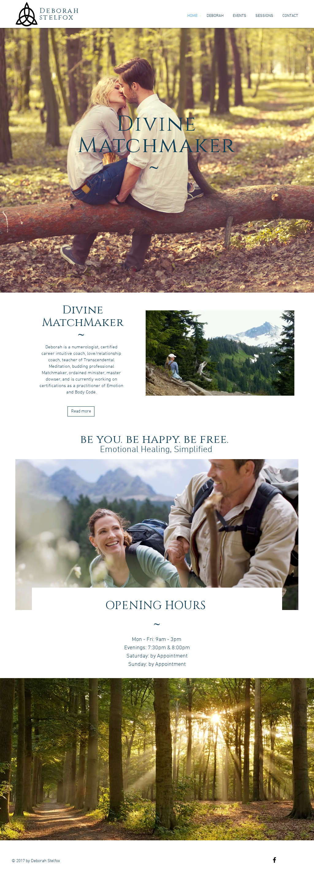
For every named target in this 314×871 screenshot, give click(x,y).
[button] (153, 534)
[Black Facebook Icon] (274, 860)
